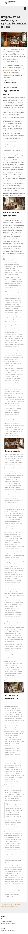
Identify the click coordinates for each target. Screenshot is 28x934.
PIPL (2, 926)
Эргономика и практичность (10, 87)
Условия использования (6, 921)
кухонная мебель (8, 904)
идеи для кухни (16, 904)
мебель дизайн (4, 906)
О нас (2, 918)
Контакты (3, 928)
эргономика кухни (14, 906)
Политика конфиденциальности (8, 923)
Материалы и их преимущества (11, 82)
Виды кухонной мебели (9, 80)
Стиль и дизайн (7, 84)
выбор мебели (10, 70)
